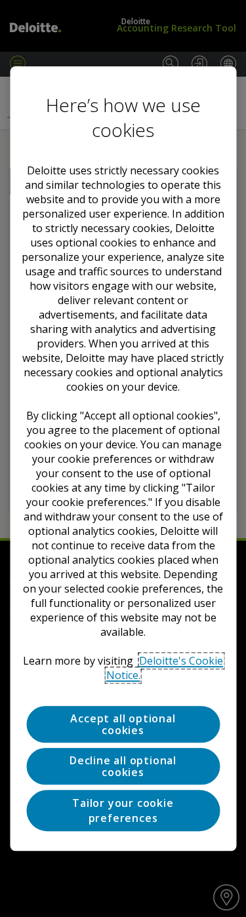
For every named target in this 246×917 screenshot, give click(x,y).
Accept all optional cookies (122, 724)
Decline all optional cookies (123, 766)
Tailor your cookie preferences (122, 810)
